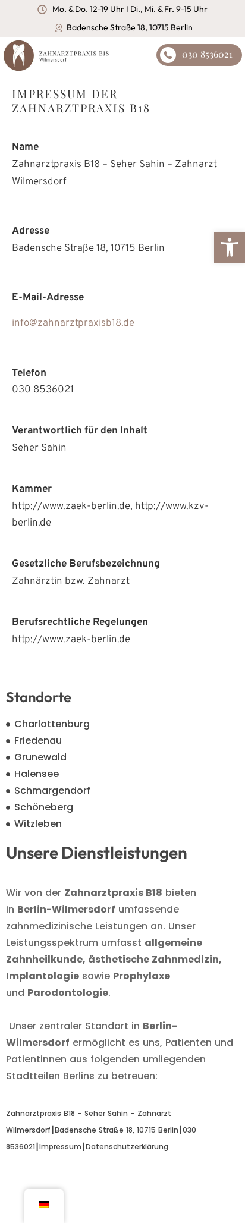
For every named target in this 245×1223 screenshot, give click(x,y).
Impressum (60, 1147)
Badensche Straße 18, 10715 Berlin (116, 1130)
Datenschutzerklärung (127, 1147)
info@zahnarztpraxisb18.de (73, 323)
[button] (229, 247)
